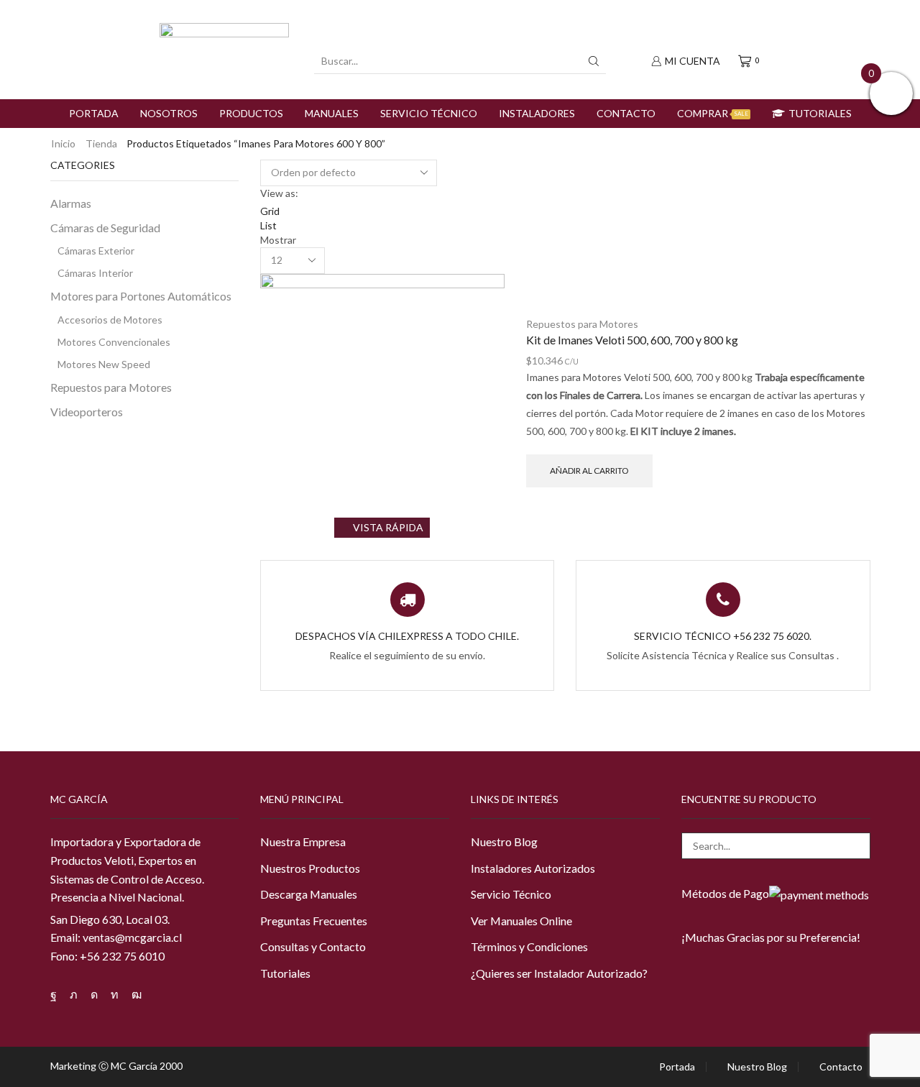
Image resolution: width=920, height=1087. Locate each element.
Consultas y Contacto (313, 946)
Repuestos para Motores (582, 324)
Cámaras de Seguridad (105, 227)
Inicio (63, 143)
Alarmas (70, 203)
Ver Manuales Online (521, 920)
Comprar (712, 113)
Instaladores (537, 113)
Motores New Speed (104, 364)
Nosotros (169, 113)
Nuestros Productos (310, 868)
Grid (270, 211)
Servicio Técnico (428, 113)
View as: (279, 193)
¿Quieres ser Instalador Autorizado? (559, 973)
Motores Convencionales (114, 342)
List (268, 225)
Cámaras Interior (95, 273)
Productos (251, 113)
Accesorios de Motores (110, 319)
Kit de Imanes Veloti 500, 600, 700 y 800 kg (632, 340)
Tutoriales (820, 113)
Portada (94, 113)
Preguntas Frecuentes (313, 920)
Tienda (101, 143)
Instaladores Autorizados (533, 868)
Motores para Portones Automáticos (140, 296)
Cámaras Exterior (96, 250)
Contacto (626, 113)
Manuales (332, 113)
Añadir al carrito (589, 470)
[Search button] (593, 61)
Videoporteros (86, 411)
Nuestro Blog (504, 841)
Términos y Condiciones (529, 946)
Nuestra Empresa (303, 841)
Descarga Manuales (308, 894)
